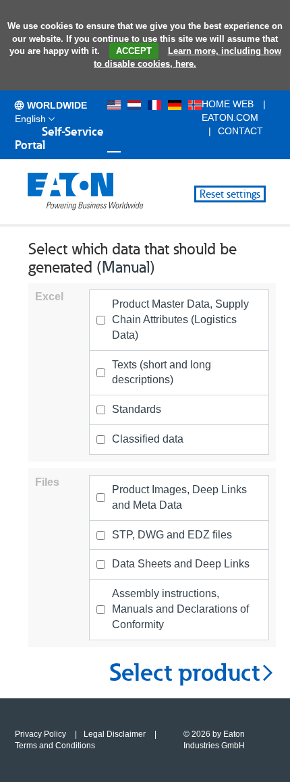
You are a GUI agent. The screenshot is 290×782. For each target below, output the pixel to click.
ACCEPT (134, 51)
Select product (184, 673)
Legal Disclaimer (115, 734)
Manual (126, 267)
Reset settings (230, 194)
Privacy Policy (40, 734)
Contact (240, 130)
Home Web (228, 104)
